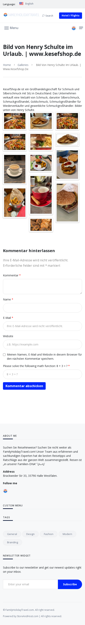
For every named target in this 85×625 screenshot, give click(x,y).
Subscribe (70, 584)
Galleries (23, 65)
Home (7, 65)
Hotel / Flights (70, 15)
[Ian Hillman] (73, 28)
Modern (67, 534)
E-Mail (7, 318)
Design (30, 534)
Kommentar (11, 275)
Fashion (48, 534)
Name (7, 299)
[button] (11, 27)
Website (8, 336)
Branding (12, 542)
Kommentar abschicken (24, 386)
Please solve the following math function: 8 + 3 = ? (35, 366)
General (12, 534)
